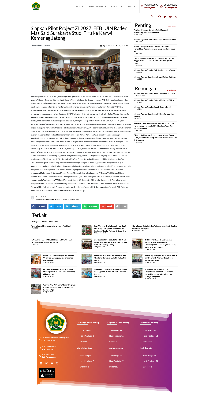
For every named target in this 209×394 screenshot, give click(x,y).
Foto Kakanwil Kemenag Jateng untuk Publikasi (51, 226)
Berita (130, 6)
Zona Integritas (86, 330)
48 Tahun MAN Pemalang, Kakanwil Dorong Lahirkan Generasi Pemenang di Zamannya (59, 271)
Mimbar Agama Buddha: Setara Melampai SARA (154, 100)
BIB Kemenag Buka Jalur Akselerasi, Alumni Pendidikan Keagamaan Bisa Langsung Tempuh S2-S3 (155, 48)
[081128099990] (142, 6)
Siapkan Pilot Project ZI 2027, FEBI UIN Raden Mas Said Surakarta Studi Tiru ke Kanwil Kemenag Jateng (110, 242)
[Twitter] (165, 16)
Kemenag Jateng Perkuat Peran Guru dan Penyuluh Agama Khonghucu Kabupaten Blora (161, 257)
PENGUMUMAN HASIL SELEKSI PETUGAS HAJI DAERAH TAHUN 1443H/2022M (51, 241)
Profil (78, 6)
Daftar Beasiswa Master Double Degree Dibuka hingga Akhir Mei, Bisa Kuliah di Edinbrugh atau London (154, 60)
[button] (152, 16)
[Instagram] (175, 16)
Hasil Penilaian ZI (87, 336)
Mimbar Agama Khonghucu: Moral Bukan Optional (155, 77)
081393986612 (170, 5)
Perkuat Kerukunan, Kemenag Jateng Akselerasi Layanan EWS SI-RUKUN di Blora (110, 257)
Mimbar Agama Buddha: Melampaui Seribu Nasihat (155, 39)
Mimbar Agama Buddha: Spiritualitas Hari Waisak (154, 70)
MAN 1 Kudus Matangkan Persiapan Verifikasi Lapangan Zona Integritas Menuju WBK (58, 257)
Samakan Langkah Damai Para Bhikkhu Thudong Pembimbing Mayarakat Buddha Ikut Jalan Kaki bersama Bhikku (154, 125)
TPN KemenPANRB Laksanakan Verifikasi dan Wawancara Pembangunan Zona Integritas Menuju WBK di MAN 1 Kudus (161, 243)
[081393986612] (161, 6)
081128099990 (151, 5)
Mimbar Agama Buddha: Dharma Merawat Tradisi (154, 93)
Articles (43, 221)
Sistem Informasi (96, 6)
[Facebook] (159, 16)
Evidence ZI (84, 341)
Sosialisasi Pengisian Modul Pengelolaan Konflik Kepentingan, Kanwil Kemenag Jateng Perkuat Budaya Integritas (159, 273)
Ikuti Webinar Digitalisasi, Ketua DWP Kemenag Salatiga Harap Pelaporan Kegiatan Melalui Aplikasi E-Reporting (110, 228)
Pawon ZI (115, 6)
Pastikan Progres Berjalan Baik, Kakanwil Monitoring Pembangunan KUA (151, 31)
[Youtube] (170, 16)
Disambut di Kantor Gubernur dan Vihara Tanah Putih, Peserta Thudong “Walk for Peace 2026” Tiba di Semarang (155, 137)
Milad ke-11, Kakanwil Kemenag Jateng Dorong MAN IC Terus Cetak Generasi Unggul (110, 271)
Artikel (50, 221)
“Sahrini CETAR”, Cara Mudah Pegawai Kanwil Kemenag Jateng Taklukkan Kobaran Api (59, 287)
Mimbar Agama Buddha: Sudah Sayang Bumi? (152, 107)
